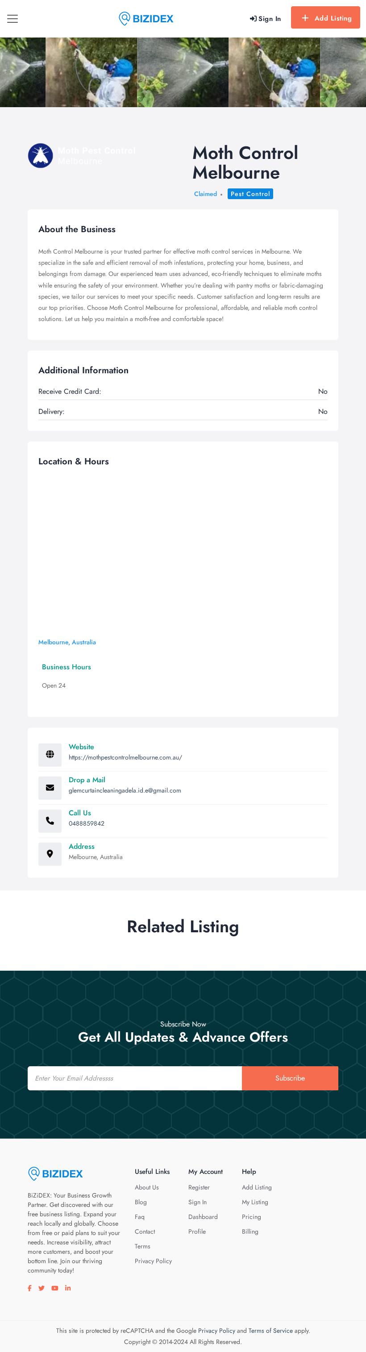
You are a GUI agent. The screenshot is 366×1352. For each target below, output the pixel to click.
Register (199, 1187)
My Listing (255, 1202)
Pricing (251, 1216)
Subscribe (290, 1078)
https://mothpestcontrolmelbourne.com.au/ (125, 757)
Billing (250, 1231)
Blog (141, 1202)
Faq (140, 1216)
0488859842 (86, 823)
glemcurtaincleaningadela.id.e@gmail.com (125, 790)
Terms (142, 1246)
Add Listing (333, 18)
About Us (147, 1187)
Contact (145, 1231)
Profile (197, 1231)
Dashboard (203, 1216)
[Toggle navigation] (12, 18)
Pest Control (250, 193)
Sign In (197, 1202)
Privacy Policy (153, 1260)
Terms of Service (271, 1330)
